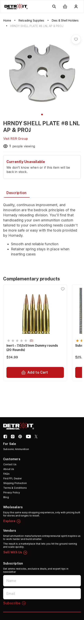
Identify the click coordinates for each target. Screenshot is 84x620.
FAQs (6, 473)
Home (7, 20)
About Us (8, 469)
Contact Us (9, 464)
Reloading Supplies (31, 20)
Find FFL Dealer (12, 478)
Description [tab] (16, 193)
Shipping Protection (15, 483)
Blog (6, 497)
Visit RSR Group (15, 138)
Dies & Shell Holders (65, 20)
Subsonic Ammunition (16, 449)
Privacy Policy (11, 492)
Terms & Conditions (15, 487)
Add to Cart (37, 372)
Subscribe (12, 603)
